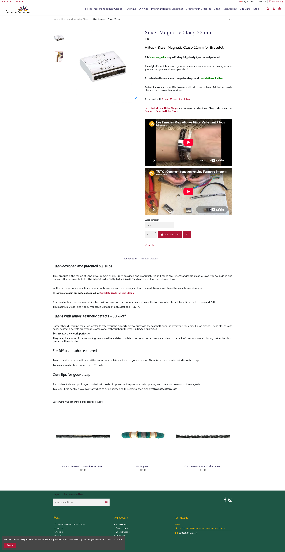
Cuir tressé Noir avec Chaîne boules (203, 466)
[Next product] (231, 19)
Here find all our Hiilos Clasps (161, 108)
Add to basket (172, 234)
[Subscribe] (106, 502)
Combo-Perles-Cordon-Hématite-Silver (82, 466)
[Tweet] (149, 245)
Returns (58, 535)
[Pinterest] (153, 245)
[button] (167, 8)
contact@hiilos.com (188, 533)
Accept (10, 545)
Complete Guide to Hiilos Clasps (161, 111)
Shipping (58, 531)
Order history (122, 528)
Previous (52, 441)
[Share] (146, 245)
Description (130, 258)
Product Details (149, 258)
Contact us (7, 1)
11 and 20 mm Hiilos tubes (176, 99)
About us (20, 1)
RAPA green (142, 466)
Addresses (121, 535)
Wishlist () (277, 1)
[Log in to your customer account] (274, 9)
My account (121, 524)
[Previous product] (230, 19)
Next (232, 441)
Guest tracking (123, 531)
